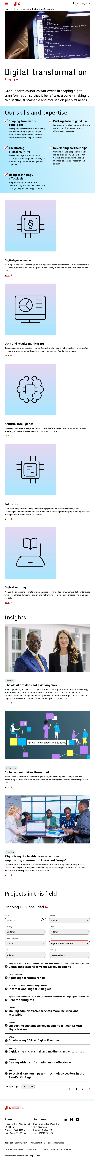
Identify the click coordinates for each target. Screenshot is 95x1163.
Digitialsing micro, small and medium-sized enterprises (46, 1051)
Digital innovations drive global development (39, 967)
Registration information (16, 1143)
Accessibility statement (61, 1149)
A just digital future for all (26, 978)
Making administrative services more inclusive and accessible (43, 1012)
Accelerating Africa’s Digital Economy (34, 1040)
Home (7, 9)
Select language (86, 3)
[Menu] (6, 3)
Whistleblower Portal (14, 1149)
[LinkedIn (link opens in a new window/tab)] (65, 1120)
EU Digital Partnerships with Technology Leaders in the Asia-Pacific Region (46, 1075)
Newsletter (32, 1149)
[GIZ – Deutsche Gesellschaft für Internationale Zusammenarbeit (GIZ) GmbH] (17, 3)
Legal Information (56, 1143)
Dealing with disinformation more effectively (39, 1062)
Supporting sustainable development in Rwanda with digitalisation (45, 1027)
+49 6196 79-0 (46, 1130)
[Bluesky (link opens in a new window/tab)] (71, 1120)
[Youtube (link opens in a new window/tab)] (77, 1120)
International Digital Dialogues (29, 989)
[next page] (89, 1089)
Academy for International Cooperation (22, 1155)
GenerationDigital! (21, 1000)
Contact (44, 1149)
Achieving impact (21, 9)
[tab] (14, 908)
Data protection (37, 1143)
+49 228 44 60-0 (18, 1130)
